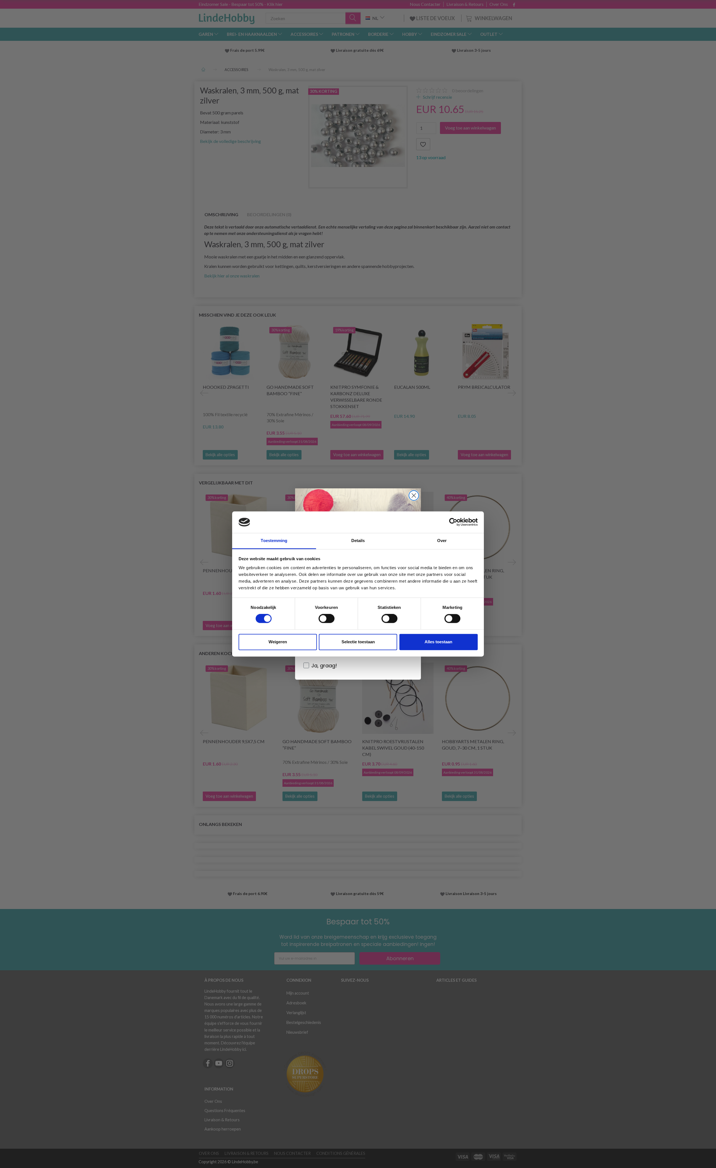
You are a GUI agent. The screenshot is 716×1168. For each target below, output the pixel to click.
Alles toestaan (438, 641)
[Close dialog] (414, 495)
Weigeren (277, 641)
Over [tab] (442, 540)
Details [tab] (358, 540)
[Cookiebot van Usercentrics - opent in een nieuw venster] (453, 522)
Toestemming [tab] (274, 540)
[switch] (327, 618)
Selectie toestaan (358, 641)
